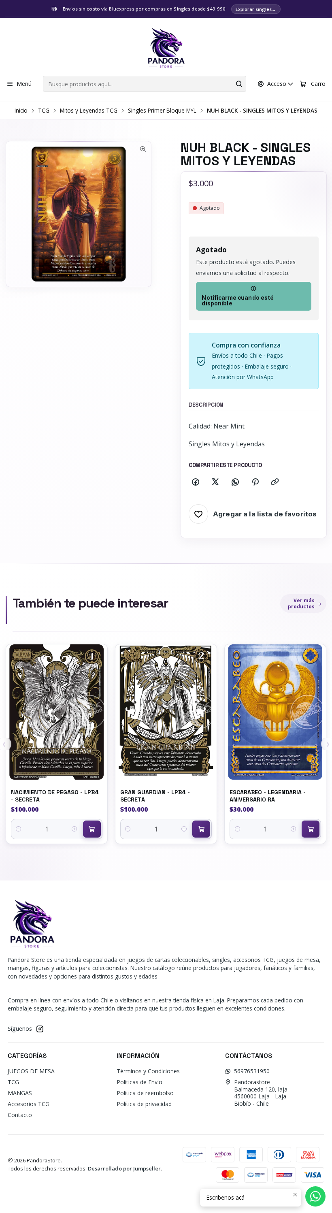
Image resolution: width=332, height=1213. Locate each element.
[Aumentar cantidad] (74, 829)
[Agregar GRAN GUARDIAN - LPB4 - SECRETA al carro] (201, 829)
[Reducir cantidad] (19, 829)
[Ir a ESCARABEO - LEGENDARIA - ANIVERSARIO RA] (275, 712)
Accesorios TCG (28, 1104)
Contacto (20, 1115)
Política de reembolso (145, 1093)
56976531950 (252, 1071)
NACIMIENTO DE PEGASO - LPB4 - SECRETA (55, 796)
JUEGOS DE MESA (31, 1071)
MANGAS (20, 1093)
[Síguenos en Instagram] (40, 1029)
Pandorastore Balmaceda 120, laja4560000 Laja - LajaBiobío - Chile (260, 1092)
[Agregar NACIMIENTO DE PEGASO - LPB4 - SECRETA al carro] (92, 829)
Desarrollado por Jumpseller (124, 1168)
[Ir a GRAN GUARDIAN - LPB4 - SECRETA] (166, 712)
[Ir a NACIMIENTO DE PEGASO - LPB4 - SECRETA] (56, 712)
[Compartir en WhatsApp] (235, 482)
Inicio (21, 110)
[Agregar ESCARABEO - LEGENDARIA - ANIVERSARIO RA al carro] (310, 829)
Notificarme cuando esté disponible (238, 300)
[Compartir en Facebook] (195, 482)
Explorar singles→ (256, 9)
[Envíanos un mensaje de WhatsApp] (315, 1196)
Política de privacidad (144, 1104)
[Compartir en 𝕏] (215, 482)
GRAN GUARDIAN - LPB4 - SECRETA (155, 796)
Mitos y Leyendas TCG (88, 110)
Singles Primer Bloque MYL (162, 110)
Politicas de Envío (139, 1082)
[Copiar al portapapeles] (275, 482)
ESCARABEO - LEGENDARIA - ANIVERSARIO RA (268, 796)
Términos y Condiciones (148, 1071)
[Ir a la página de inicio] (166, 48)
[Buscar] (239, 84)
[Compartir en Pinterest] (255, 482)
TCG (43, 110)
